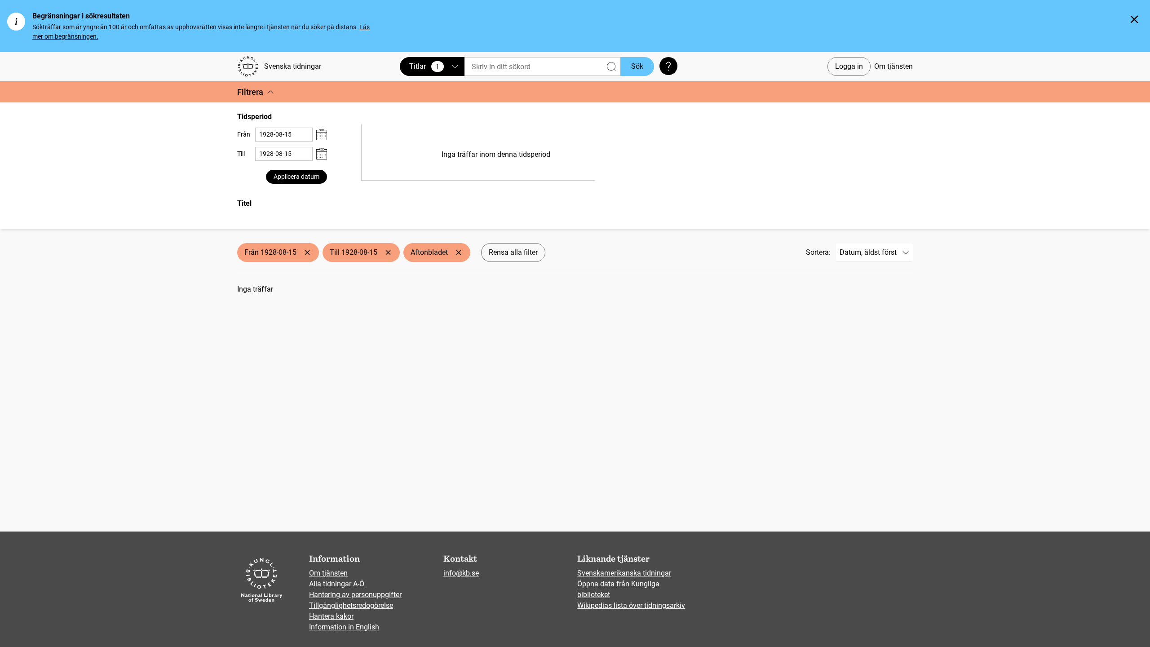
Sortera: (818, 252)
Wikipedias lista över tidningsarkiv (631, 605)
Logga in (849, 66)
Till (241, 153)
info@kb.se (461, 573)
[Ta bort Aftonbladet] (458, 252)
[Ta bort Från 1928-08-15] (307, 252)
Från (243, 134)
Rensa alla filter (513, 252)
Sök (637, 66)
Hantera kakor (331, 616)
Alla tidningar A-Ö (336, 584)
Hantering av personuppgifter (355, 594)
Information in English (344, 627)
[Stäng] (1134, 19)
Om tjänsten (893, 66)
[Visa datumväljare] (321, 134)
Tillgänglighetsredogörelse (351, 605)
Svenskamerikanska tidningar (624, 573)
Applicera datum (296, 176)
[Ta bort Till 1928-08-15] (388, 252)
